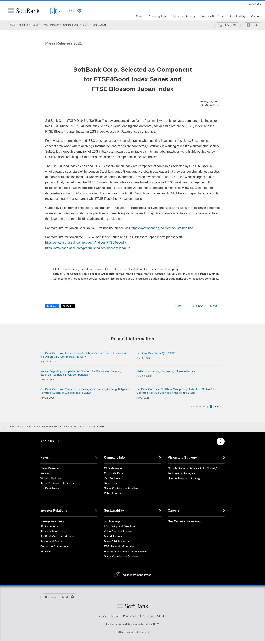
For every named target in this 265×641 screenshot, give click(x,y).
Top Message (112, 521)
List (178, 306)
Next (213, 306)
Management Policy (52, 521)
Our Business (112, 478)
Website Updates (50, 478)
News (35, 25)
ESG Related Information (119, 546)
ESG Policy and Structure (119, 526)
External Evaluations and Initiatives (125, 551)
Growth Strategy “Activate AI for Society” (192, 468)
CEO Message (113, 468)
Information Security (109, 616)
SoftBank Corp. (71, 25)
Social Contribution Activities (121, 488)
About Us (23, 25)
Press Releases (50, 25)
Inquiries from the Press (136, 574)
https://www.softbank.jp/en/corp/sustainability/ (162, 228)
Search (221, 441)
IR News (45, 551)
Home (11, 25)
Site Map (161, 616)
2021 (86, 25)
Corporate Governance (54, 546)
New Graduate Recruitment (184, 521)
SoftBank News (49, 488)
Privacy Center (131, 616)
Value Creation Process (118, 531)
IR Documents (49, 526)
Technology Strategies (181, 473)
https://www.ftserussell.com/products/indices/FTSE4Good (84, 242)
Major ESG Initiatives (117, 541)
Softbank (132, 606)
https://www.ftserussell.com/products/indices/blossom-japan (86, 248)
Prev (199, 306)
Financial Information (53, 531)
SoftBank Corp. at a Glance (57, 536)
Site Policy (147, 616)
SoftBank (23, 10)
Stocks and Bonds (51, 541)
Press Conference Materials (57, 483)
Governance (111, 483)
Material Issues (113, 536)
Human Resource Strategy (184, 478)
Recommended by (200, 406)
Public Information (115, 493)
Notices (44, 473)
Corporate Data (113, 473)
